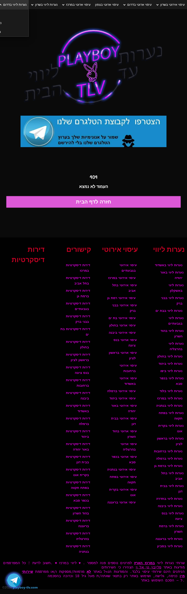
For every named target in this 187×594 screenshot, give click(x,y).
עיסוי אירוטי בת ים (122, 318)
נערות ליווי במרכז (169, 398)
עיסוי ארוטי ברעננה (121, 502)
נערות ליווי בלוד (171, 391)
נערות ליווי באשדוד (168, 265)
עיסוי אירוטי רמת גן (121, 298)
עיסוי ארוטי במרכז (78, 4)
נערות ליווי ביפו (171, 371)
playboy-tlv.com (25, 587)
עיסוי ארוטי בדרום (139, 4)
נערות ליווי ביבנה (170, 506)
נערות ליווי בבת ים (169, 311)
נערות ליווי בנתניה (169, 406)
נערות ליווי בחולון (169, 356)
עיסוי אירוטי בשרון (172, 4)
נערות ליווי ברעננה (169, 539)
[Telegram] (14, 580)
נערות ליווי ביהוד (170, 364)
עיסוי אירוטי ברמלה (121, 391)
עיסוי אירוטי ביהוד (122, 398)
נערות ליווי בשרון (46, 4)
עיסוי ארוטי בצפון (107, 4)
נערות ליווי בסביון (169, 546)
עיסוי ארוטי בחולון (122, 325)
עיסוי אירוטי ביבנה (122, 333)
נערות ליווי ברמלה (169, 459)
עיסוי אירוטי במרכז (122, 278)
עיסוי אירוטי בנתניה (121, 470)
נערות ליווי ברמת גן (168, 466)
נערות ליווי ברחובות (168, 451)
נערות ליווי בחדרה (169, 499)
